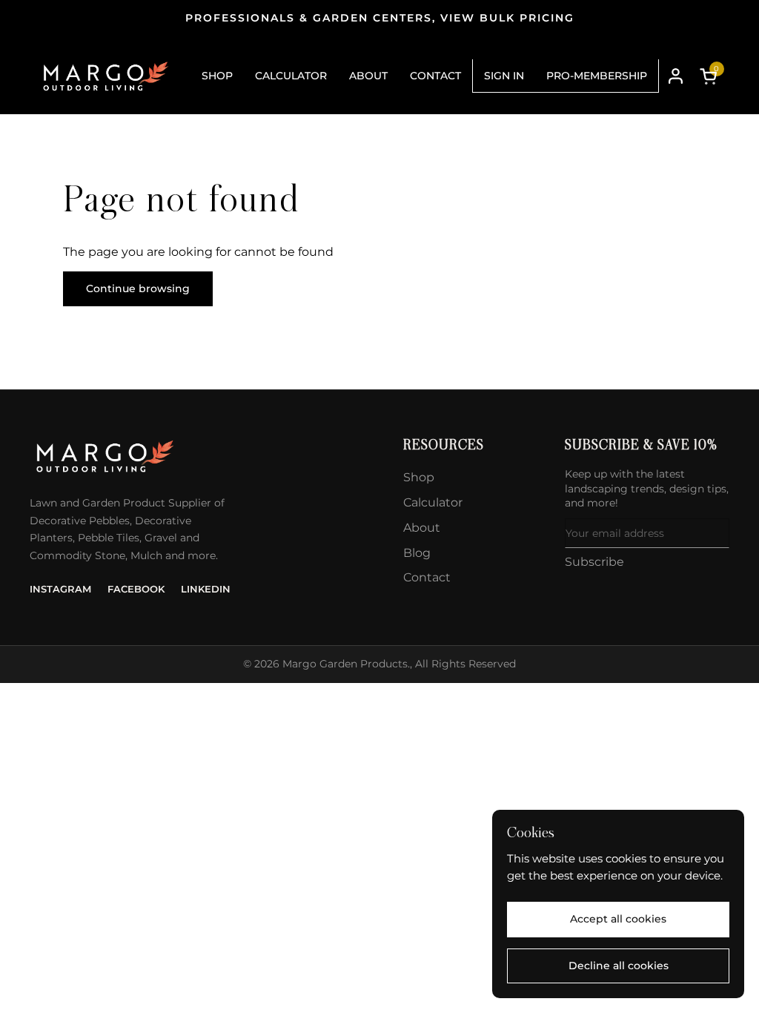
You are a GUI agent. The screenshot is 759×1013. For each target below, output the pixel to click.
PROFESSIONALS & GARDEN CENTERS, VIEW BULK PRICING (379, 18)
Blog (417, 553)
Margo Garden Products (345, 663)
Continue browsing (138, 288)
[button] (711, 76)
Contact (427, 577)
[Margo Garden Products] (104, 76)
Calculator (433, 502)
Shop (418, 477)
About (421, 528)
